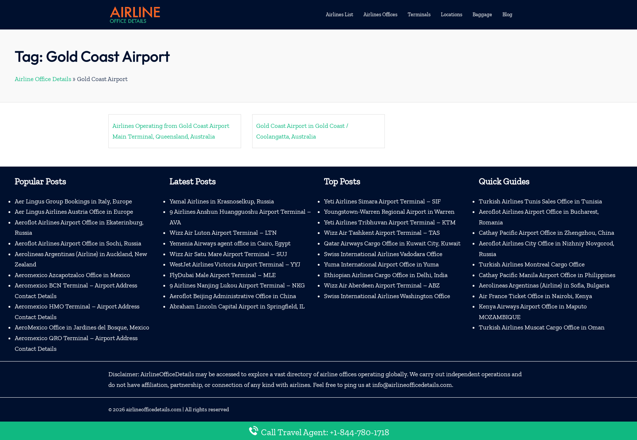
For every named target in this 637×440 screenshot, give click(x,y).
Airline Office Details (43, 79)
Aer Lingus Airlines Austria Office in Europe (74, 211)
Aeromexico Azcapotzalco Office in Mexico (72, 275)
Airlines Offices (380, 14)
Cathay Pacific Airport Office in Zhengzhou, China (546, 232)
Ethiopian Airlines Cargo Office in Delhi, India (386, 275)
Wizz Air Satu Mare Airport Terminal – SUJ (228, 254)
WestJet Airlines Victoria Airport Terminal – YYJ (235, 264)
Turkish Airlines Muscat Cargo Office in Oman (542, 327)
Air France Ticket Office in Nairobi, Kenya (535, 296)
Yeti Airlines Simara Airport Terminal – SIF (382, 201)
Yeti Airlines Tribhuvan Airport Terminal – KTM (390, 222)
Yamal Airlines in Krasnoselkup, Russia (222, 201)
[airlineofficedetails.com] (134, 14)
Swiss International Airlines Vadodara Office (383, 254)
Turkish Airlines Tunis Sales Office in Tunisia (540, 201)
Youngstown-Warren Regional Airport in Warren (389, 211)
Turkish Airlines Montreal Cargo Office (532, 264)
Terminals (419, 14)
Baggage (482, 14)
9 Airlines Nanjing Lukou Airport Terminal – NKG (237, 285)
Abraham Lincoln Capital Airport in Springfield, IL (237, 306)
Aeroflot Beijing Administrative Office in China (233, 296)
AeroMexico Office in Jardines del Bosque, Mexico (82, 327)
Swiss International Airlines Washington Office (387, 296)
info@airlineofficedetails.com (412, 384)
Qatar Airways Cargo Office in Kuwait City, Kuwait (392, 243)
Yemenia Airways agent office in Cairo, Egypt (230, 243)
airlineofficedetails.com (153, 409)
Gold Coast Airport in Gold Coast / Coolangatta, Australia (302, 131)
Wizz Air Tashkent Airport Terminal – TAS (382, 232)
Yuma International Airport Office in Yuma (381, 264)
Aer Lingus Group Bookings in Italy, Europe (73, 201)
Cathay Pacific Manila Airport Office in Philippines (547, 275)
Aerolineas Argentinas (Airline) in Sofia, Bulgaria (544, 285)
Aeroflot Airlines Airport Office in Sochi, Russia (78, 243)
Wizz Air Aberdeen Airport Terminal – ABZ (382, 285)
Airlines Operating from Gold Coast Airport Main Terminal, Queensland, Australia (170, 131)
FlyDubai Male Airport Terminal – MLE (223, 275)
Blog (507, 14)
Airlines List (339, 14)
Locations (451, 14)
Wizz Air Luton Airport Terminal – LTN (223, 232)
